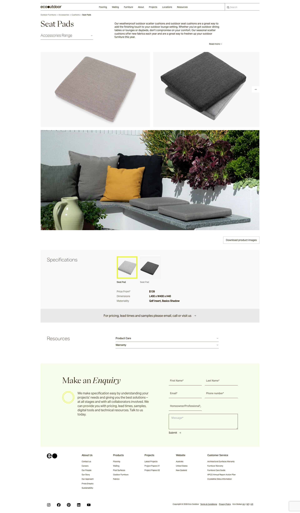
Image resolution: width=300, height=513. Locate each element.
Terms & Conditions (208, 504)
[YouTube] (89, 505)
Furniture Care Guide (216, 470)
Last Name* (212, 380)
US (252, 504)
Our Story (86, 474)
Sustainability (87, 488)
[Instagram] (49, 505)
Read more (214, 44)
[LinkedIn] (79, 505)
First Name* (176, 380)
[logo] (51, 6)
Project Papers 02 (152, 470)
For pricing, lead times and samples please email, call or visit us (147, 316)
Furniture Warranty (215, 466)
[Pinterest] (69, 505)
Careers (85, 466)
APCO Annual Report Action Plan (221, 474)
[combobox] (242, 6)
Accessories (63, 15)
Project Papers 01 (152, 466)
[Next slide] (255, 89)
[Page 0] (43, 89)
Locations (167, 7)
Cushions (76, 15)
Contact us (86, 461)
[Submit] (228, 8)
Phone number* (215, 393)
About (141, 7)
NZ (248, 504)
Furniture (128, 7)
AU (243, 504)
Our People (86, 470)
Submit (173, 432)
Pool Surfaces (119, 470)
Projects (153, 7)
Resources (182, 7)
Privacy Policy (225, 504)
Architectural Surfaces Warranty (221, 461)
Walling (115, 7)
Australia (179, 461)
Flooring (103, 7)
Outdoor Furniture (48, 15)
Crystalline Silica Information (219, 479)
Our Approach (88, 479)
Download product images (241, 240)
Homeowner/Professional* (185, 406)
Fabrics (116, 479)
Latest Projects (151, 461)
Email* (173, 393)
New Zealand (181, 470)
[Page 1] (47, 89)
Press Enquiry (87, 483)
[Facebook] (59, 505)
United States (182, 466)
